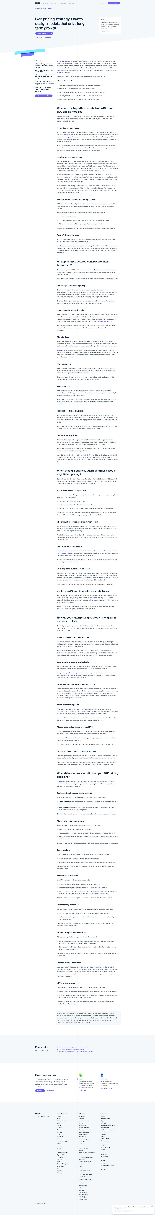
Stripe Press (104, 1154)
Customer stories (105, 1118)
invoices (93, 600)
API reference (83, 1188)
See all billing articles (41, 1050)
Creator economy (84, 1148)
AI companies (82, 1146)
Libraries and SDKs (84, 1194)
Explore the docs (106, 1088)
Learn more (104, 31)
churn (71, 991)
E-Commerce (82, 1125)
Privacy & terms (105, 1127)
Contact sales (113, 3)
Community (104, 1123)
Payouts (59, 1159)
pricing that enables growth (71, 673)
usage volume (68, 134)
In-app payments (83, 1134)
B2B (62, 781)
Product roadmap (105, 1147)
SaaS (80, 1143)
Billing (50, 8)
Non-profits (82, 1159)
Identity (59, 1143)
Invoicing (59, 1146)
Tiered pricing (62, 350)
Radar (58, 1161)
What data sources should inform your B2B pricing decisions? (43, 89)
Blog (102, 1121)
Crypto (59, 1134)
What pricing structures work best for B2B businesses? (44, 71)
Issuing (59, 1148)
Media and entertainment (86, 1157)
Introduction (39, 61)
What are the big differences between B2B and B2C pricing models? (44, 65)
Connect (59, 1132)
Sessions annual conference (108, 1125)
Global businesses (84, 1132)
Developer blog (83, 1199)
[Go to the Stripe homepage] (37, 1114)
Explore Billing (83, 1090)
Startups (81, 1118)
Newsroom (104, 1152)
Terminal (59, 1170)
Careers (103, 1149)
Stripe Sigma (60, 1166)
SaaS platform (88, 455)
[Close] (152, 1207)
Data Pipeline (60, 1136)
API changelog (83, 1192)
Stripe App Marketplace (85, 1174)
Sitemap (103, 1136)
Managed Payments (62, 1152)
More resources (40, 8)
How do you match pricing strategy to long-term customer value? (44, 83)
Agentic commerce (84, 1121)
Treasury (59, 1173)
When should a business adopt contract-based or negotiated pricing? (44, 76)
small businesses (97, 891)
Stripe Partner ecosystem (86, 1177)
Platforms (81, 1141)
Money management (84, 1139)
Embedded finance (84, 1127)
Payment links (61, 1155)
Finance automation (84, 1130)
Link (58, 1150)
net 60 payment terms (64, 553)
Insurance (81, 1155)
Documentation (83, 1185)
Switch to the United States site (123, 1211)
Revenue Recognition (63, 1164)
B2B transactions (64, 61)
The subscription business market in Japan (71, 1049)
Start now (39, 1090)
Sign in (103, 3)
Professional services (85, 1161)
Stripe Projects (83, 1197)
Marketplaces (82, 1136)
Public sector (82, 1164)
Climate (59, 1130)
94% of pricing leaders (65, 70)
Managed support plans (107, 1165)
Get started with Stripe (43, 33)
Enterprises (82, 1116)
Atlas (58, 1118)
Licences (103, 1134)
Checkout (59, 1127)
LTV (58, 731)
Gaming (81, 1150)
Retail (80, 1166)
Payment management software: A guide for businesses (76, 1051)
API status (82, 1190)
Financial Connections (63, 1141)
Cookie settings (105, 1138)
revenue (70, 188)
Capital (59, 1125)
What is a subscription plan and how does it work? (73, 1047)
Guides (103, 1116)
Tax (58, 1168)
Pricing (80, 3)
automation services (105, 321)
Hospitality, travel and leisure (87, 1152)
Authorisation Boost (62, 1121)
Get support (104, 1163)
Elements (59, 1139)
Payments (60, 1157)
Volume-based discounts (67, 217)
